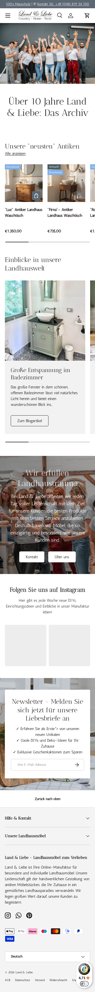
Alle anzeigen (15, 153)
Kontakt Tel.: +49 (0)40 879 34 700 (63, 4)
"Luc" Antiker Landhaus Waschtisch (23, 212)
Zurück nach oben (47, 799)
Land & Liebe (24, 972)
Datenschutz (22, 980)
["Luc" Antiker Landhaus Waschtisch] (24, 183)
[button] (87, 15)
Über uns (62, 557)
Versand (40, 980)
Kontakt (32, 557)
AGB (7, 980)
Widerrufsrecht (58, 980)
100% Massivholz (18, 4)
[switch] (84, 983)
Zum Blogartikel (29, 420)
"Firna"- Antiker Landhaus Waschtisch (65, 212)
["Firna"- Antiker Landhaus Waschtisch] (66, 183)
